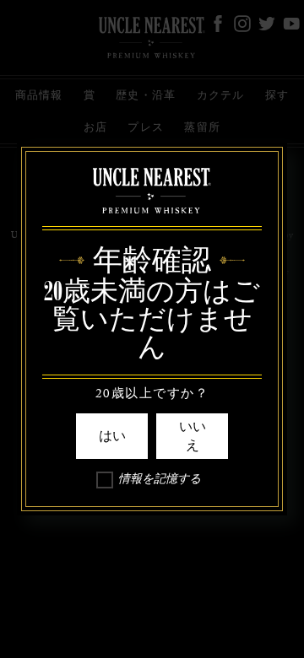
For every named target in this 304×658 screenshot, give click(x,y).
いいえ (192, 436)
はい (112, 436)
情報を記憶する (159, 481)
